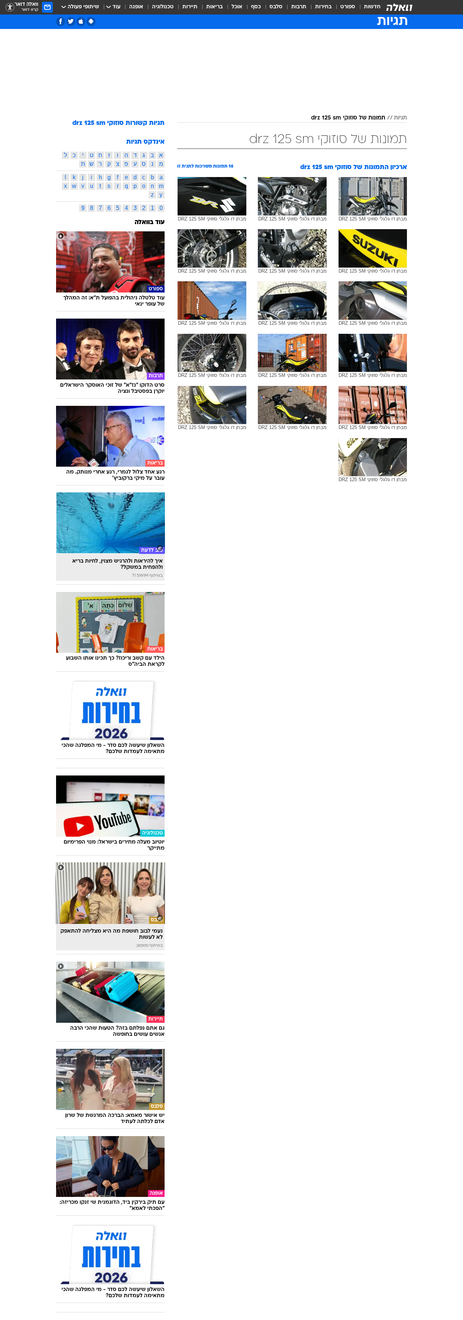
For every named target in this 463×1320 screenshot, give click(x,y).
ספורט (347, 7)
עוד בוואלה (150, 222)
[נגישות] (9, 7)
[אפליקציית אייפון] (80, 21)
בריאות (214, 7)
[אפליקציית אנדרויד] (90, 21)
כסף (256, 7)
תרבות (298, 7)
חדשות (372, 7)
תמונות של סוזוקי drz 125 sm (348, 118)
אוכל (237, 7)
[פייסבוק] (60, 21)
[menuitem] (368, 7)
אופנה (136, 7)
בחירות (323, 7)
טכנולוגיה (163, 7)
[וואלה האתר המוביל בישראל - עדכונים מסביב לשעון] (399, 7)
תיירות (189, 7)
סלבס (276, 7)
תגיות (400, 118)
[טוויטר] (70, 21)
